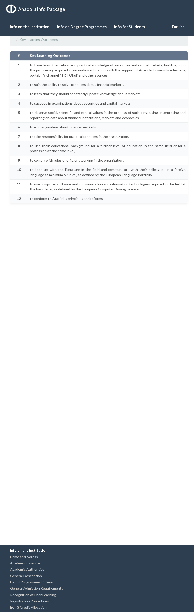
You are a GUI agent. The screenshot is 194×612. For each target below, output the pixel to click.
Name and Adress (24, 556)
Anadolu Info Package (41, 9)
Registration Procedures (29, 601)
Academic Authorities (27, 569)
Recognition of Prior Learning (33, 594)
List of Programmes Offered (32, 582)
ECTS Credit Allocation (28, 607)
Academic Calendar (25, 563)
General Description (26, 575)
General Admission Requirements (36, 588)
